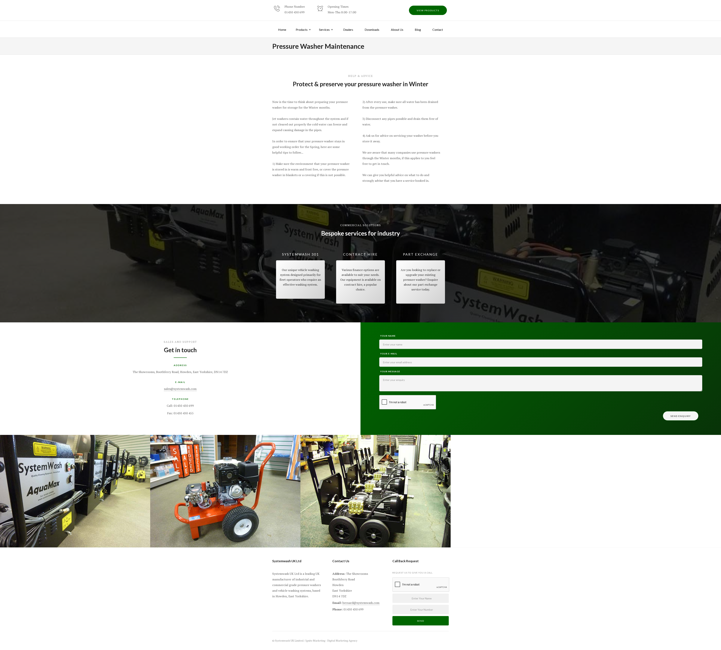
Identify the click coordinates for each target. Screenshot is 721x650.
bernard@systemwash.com (360, 603)
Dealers (348, 29)
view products (428, 10)
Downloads (372, 29)
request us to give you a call (412, 572)
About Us (397, 29)
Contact (437, 29)
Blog (418, 29)
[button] (303, 29)
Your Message (390, 371)
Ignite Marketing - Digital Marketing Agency (331, 640)
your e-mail (388, 353)
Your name (388, 335)
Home (282, 29)
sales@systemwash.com (180, 389)
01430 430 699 (294, 12)
